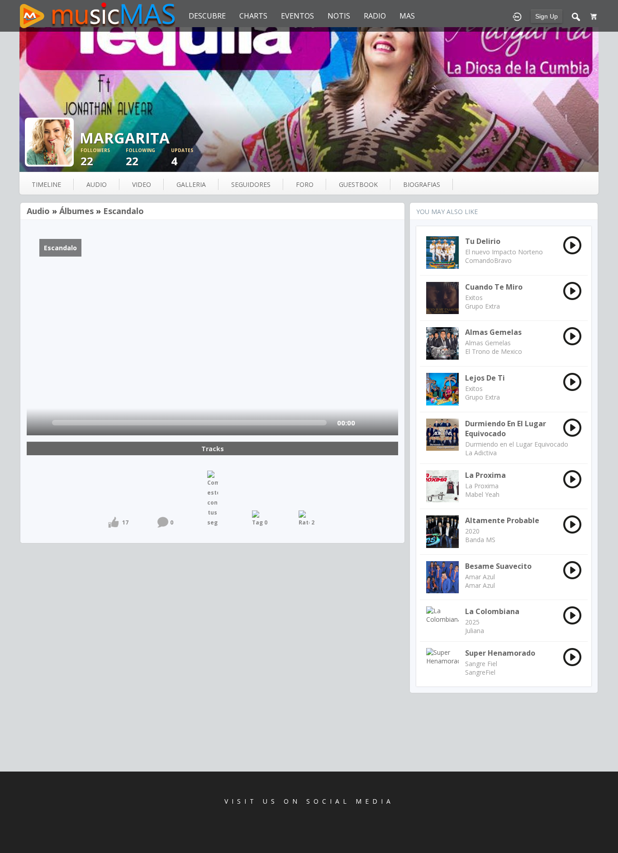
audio (96, 184)
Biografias (421, 184)
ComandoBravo (488, 260)
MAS (407, 16)
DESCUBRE (207, 16)
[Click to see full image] (309, 99)
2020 (472, 531)
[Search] (575, 15)
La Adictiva (481, 452)
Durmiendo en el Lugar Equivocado (505, 428)
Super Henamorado (500, 653)
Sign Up (546, 16)
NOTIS (339, 16)
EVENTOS (297, 16)
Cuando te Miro (494, 287)
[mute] (367, 423)
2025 (472, 622)
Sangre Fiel (481, 663)
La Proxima (485, 475)
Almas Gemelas (493, 332)
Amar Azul (480, 576)
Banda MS (480, 539)
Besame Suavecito (498, 566)
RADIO (375, 16)
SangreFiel (480, 672)
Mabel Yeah (482, 494)
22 (95, 157)
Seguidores (251, 184)
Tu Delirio (482, 241)
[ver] (41, 423)
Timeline (46, 184)
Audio (38, 210)
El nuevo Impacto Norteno (504, 252)
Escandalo (123, 210)
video (141, 184)
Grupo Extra (482, 306)
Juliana (474, 630)
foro (305, 184)
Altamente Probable (502, 520)
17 (125, 522)
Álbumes (76, 210)
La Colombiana (492, 611)
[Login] (517, 15)
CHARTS (253, 16)
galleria (191, 184)
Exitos (474, 297)
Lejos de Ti (485, 378)
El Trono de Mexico (493, 351)
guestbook (358, 184)
